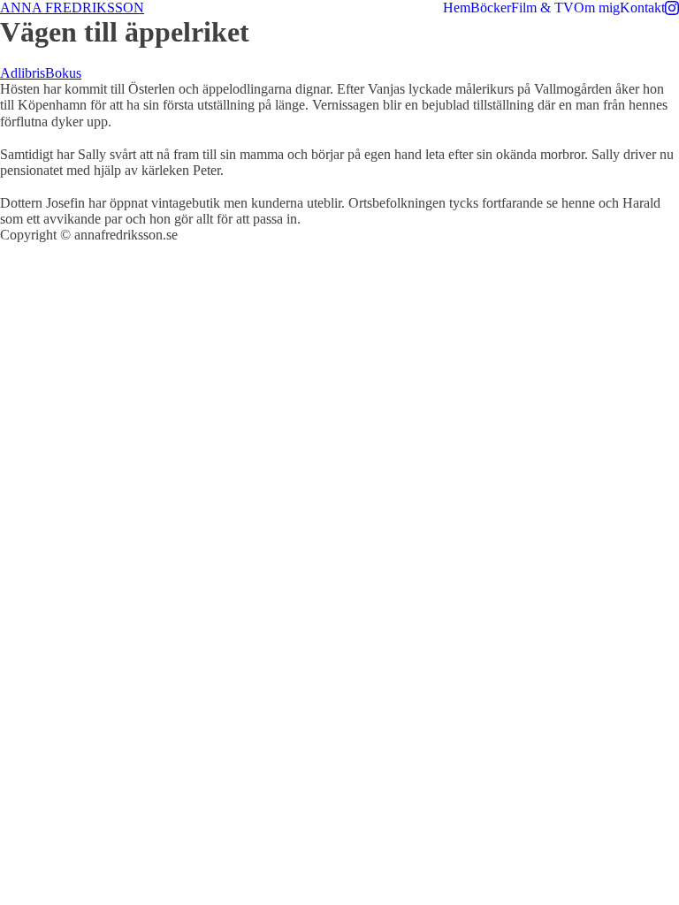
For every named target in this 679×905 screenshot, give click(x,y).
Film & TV (542, 7)
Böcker (490, 7)
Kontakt (642, 7)
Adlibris (22, 72)
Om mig (597, 7)
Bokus (63, 72)
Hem (456, 7)
